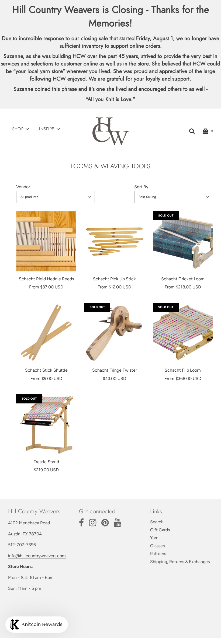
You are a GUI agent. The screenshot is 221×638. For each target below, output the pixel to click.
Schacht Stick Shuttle (46, 370)
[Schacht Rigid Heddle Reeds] (46, 241)
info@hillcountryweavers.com (37, 555)
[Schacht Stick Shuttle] (46, 333)
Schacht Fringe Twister (114, 370)
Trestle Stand (46, 461)
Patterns (158, 553)
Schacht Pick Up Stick (114, 278)
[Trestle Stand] (46, 424)
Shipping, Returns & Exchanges (180, 561)
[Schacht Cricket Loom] (183, 241)
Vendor (23, 186)
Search (157, 521)
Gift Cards (160, 529)
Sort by (141, 186)
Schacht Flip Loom (183, 370)
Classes (157, 545)
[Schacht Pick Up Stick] (114, 241)
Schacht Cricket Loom (183, 278)
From (46, 287)
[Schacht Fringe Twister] (114, 333)
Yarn (154, 537)
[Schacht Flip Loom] (183, 333)
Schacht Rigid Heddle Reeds (46, 278)
